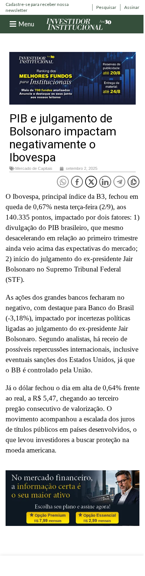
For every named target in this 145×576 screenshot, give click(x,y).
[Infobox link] (47, 7)
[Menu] (13, 24)
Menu (26, 24)
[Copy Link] (133, 182)
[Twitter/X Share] (91, 182)
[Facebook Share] (77, 182)
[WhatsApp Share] (63, 182)
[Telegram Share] (119, 182)
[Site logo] (78, 23)
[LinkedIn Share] (105, 182)
